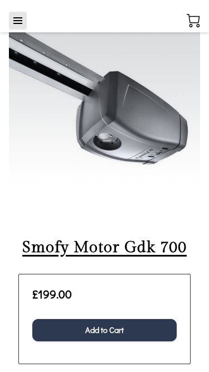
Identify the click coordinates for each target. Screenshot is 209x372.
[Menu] (18, 21)
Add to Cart (104, 330)
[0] (193, 20)
